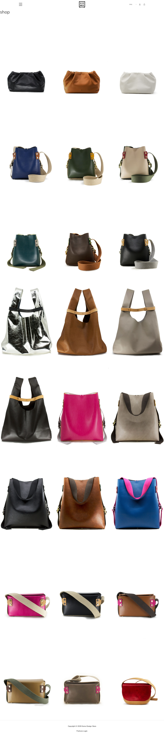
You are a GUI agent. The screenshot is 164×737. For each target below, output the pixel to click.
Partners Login (82, 731)
